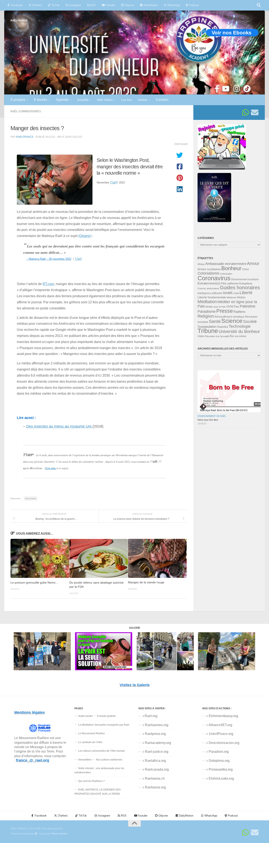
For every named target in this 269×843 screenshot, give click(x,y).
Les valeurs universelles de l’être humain (101, 750)
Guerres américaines (208, 288)
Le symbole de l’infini (90, 742)
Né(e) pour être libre (208, 420)
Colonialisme (208, 273)
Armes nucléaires (209, 269)
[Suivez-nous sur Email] (254, 112)
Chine (245, 269)
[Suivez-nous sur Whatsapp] (245, 112)
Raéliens (239, 311)
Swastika (222, 326)
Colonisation (226, 273)
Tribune (208, 330)
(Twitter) (36, 5)
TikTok (54, 5)
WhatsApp (173, 5)
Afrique (201, 264)
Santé (215, 321)
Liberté (246, 292)
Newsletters (85, 759)
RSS (92, 5)
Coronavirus (214, 278)
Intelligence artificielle (210, 293)
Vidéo (201, 336)
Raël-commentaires (26, 111)
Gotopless (245, 283)
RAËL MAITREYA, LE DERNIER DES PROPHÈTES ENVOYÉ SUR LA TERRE (97, 791)
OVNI (229, 306)
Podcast (193, 5)
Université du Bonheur (239, 331)
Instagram (74, 5)
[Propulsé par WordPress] (36, 834)
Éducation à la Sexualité (217, 336)
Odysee (129, 5)
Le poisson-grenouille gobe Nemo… (34, 582)
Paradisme (207, 311)
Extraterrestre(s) (209, 283)
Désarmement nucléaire (245, 279)
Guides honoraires (240, 287)
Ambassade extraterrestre (225, 264)
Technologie (240, 326)
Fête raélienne (229, 283)
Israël (227, 293)
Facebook (16, 5)
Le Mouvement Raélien (91, 733)
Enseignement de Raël (212, 416)
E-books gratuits (106, 716)
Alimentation (30, 498)
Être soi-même (238, 336)
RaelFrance (24, 136)
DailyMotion (150, 5)
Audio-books (85, 716)
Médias (241, 297)
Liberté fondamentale (212, 297)
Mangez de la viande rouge (146, 582)
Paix (236, 306)
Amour (253, 263)
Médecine (231, 297)
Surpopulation (207, 326)
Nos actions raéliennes (109, 759)
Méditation (207, 301)
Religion (206, 316)
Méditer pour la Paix (216, 306)
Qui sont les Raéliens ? (91, 781)
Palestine (247, 306)
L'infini (236, 293)
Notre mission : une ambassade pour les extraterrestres (99, 770)
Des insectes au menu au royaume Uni (59, 426)
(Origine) (84, 236)
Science (232, 320)
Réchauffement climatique (229, 316)
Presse (224, 311)
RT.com (48, 284)
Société (250, 321)
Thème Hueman (59, 833)
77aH (113, 182)
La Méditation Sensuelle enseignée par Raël (103, 724)
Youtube (109, 5)
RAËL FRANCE (19, 20)
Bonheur (231, 268)
